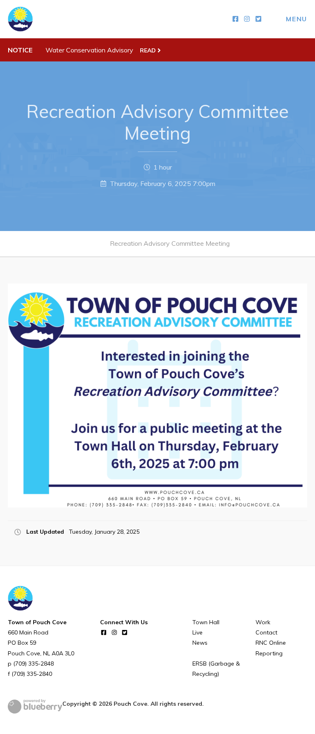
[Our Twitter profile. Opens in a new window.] (258, 19)
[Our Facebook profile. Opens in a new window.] (235, 19)
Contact (266, 632)
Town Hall (205, 622)
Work (263, 622)
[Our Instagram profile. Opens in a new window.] (247, 19)
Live (197, 632)
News (200, 642)
